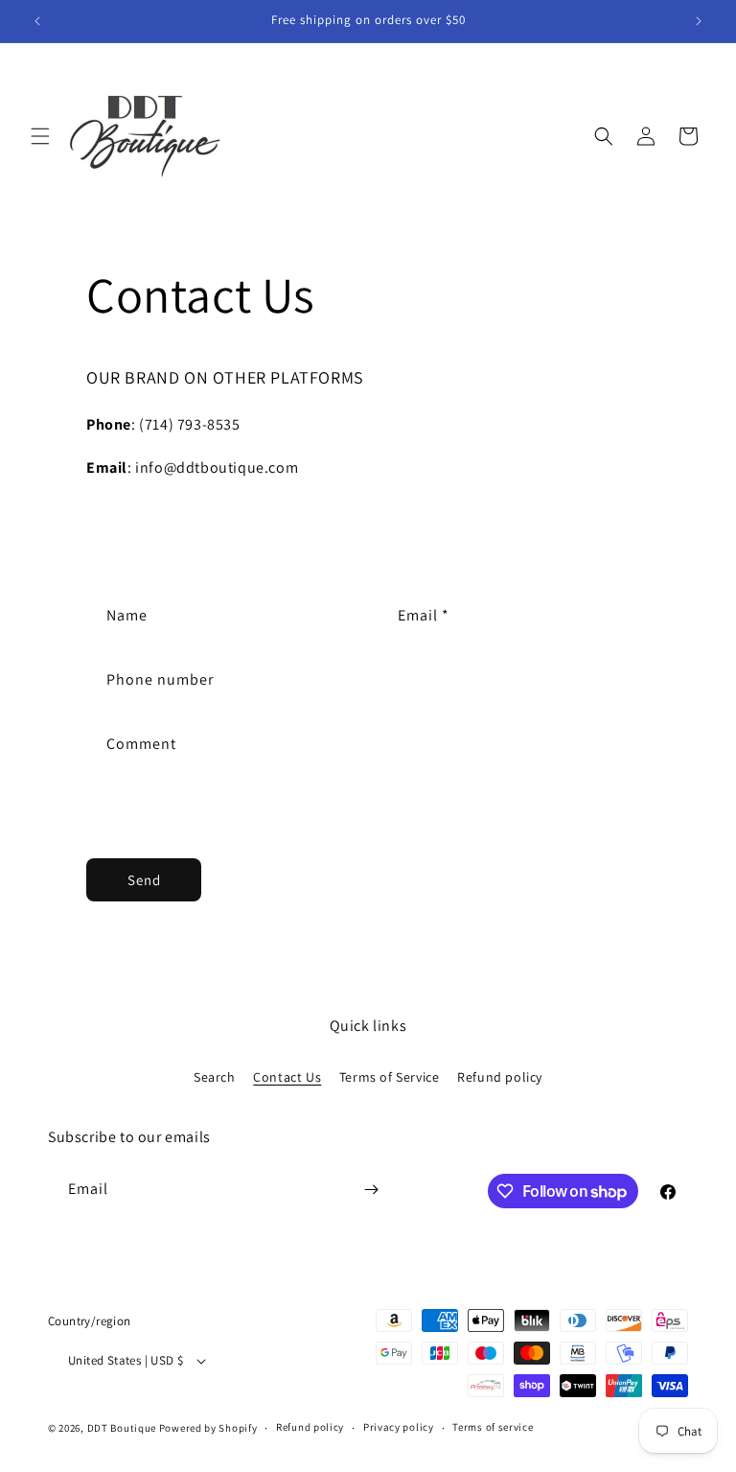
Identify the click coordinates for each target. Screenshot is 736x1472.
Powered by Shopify (208, 1428)
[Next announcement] (699, 21)
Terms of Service (389, 1077)
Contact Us (287, 1077)
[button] (40, 136)
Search (215, 1077)
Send (144, 880)
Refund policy (499, 1077)
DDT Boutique (121, 1428)
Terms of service (492, 1427)
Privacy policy (398, 1427)
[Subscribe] (371, 1189)
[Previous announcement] (37, 21)
